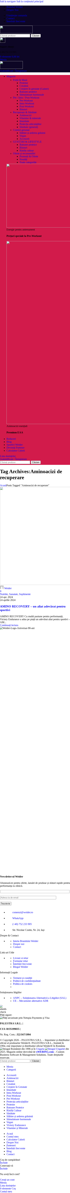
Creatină (24, 85)
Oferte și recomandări (24, 153)
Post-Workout (27, 106)
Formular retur (20, 961)
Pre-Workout (26, 100)
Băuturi (23, 109)
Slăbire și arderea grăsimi (32, 132)
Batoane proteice (28, 91)
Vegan (23, 135)
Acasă (3, 485)
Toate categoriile (28, 162)
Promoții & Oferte (29, 156)
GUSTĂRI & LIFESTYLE (27, 141)
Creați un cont (7, 1179)
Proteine (24, 83)
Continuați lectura (9, 625)
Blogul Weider (20, 966)
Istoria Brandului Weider (25, 941)
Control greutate (21, 130)
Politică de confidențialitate (27, 981)
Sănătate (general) (29, 127)
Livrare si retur (20, 958)
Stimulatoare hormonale (32, 94)
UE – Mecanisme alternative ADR (30, 1000)
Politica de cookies (22, 983)
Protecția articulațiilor (30, 124)
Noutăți (23, 159)
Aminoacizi (25, 115)
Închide (4, 1162)
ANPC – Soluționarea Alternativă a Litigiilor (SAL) (39, 998)
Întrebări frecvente (22, 964)
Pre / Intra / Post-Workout (26, 97)
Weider (8, 588)
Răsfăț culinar (27, 150)
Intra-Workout (27, 103)
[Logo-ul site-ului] (16, 32)
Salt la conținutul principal (29, 1)
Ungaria (40, 1048)
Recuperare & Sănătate (25, 112)
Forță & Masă (20, 80)
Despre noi (18, 944)
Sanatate (13, 594)
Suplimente (25, 594)
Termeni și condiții (22, 978)
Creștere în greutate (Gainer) (34, 88)
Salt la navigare (8, 1)
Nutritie (4, 594)
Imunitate (24, 121)
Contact (17, 947)
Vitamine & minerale (30, 118)
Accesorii (24, 138)
